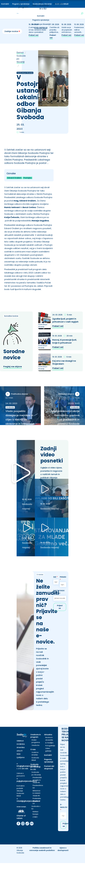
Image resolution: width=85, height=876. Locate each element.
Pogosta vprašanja (40, 20)
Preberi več (34, 35)
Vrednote (35, 745)
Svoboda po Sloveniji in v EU (35, 767)
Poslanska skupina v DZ (37, 801)
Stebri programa (36, 741)
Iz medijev (49, 743)
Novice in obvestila (49, 738)
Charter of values (21, 817)
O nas (33, 749)
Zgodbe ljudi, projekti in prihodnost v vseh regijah (65, 320)
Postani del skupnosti (49, 767)
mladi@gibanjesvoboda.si (28, 801)
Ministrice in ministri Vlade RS (36, 793)
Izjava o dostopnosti (63, 849)
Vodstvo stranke (35, 753)
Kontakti (5, 4)
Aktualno (58, 3)
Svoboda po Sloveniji (41, 24)
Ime (55, 577)
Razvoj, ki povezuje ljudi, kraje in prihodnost (64, 341)
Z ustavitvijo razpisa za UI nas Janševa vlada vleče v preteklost (38, 29)
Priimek (63, 578)
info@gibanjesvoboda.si (27, 766)
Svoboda (10, 407)
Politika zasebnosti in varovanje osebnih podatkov (42, 849)
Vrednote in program (35, 735)
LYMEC (35, 817)
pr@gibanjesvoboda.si (27, 781)
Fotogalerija (50, 745)
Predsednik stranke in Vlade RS (37, 780)
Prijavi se (60, 606)
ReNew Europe (35, 812)
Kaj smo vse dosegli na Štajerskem (64, 362)
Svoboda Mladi (35, 758)
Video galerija (48, 749)
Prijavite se (64, 824)
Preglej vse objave (12, 366)
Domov (20, 52)
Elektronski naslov (59, 592)
